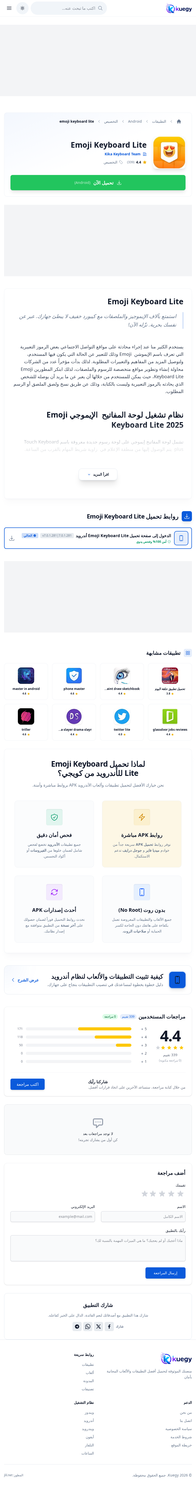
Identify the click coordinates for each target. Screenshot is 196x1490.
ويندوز (89, 1412)
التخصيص (111, 121)
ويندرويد (88, 1428)
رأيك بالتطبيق (176, 1230)
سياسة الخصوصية (178, 1428)
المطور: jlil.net (13, 1475)
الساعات (87, 1453)
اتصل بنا (186, 1420)
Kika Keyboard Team (123, 153)
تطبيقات (88, 1364)
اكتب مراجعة (28, 1084)
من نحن (186, 1412)
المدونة (88, 1380)
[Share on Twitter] (98, 1326)
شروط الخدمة (181, 1436)
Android (135, 121)
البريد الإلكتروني (83, 1206)
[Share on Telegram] (77, 1326)
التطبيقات (159, 121)
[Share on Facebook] (109, 1326)
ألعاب (90, 1372)
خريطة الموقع (181, 1445)
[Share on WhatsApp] (87, 1326)
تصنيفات (88, 1388)
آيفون (90, 1436)
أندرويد (89, 1420)
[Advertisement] (98, 60)
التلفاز (89, 1445)
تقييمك (181, 1185)
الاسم (181, 1206)
